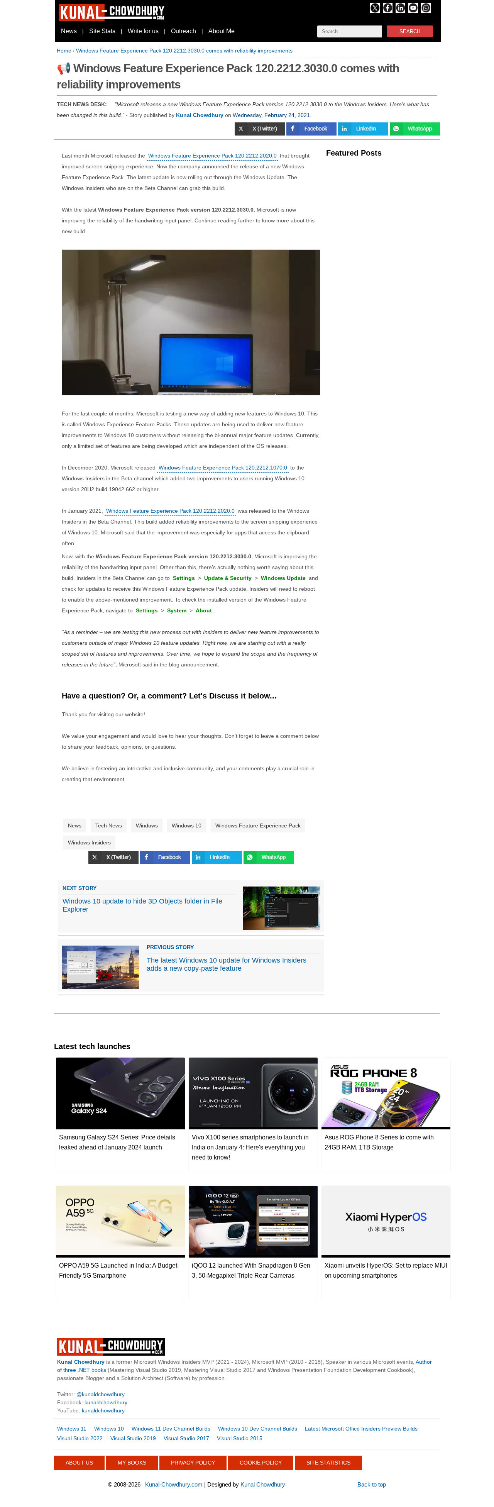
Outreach (183, 31)
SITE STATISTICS (328, 1463)
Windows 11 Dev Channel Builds (171, 1429)
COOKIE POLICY (261, 1463)
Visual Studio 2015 (239, 1438)
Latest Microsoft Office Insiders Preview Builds (361, 1429)
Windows (147, 825)
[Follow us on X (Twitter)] (375, 11)
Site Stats (102, 31)
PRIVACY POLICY (193, 1463)
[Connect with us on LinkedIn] (400, 11)
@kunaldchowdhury (100, 1394)
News (69, 31)
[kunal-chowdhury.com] (113, 19)
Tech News (108, 825)
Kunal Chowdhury (262, 1484)
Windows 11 (71, 1429)
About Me (221, 31)
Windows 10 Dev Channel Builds (257, 1429)
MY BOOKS (132, 1463)
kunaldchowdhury (106, 1402)
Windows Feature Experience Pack (258, 825)
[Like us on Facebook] (387, 11)
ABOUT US (79, 1463)
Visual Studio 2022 (80, 1438)
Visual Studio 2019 (133, 1438)
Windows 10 (186, 825)
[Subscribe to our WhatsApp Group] (426, 11)
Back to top (371, 1484)
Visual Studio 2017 (186, 1438)
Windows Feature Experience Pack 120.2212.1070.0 (223, 467)
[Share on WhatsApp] (415, 134)
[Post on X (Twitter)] (260, 134)
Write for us (143, 31)
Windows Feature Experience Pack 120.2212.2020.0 (212, 156)
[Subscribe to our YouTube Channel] (413, 11)
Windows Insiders (89, 842)
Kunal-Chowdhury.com (174, 1484)
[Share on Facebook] (312, 134)
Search (409, 31)
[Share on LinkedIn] (364, 134)
